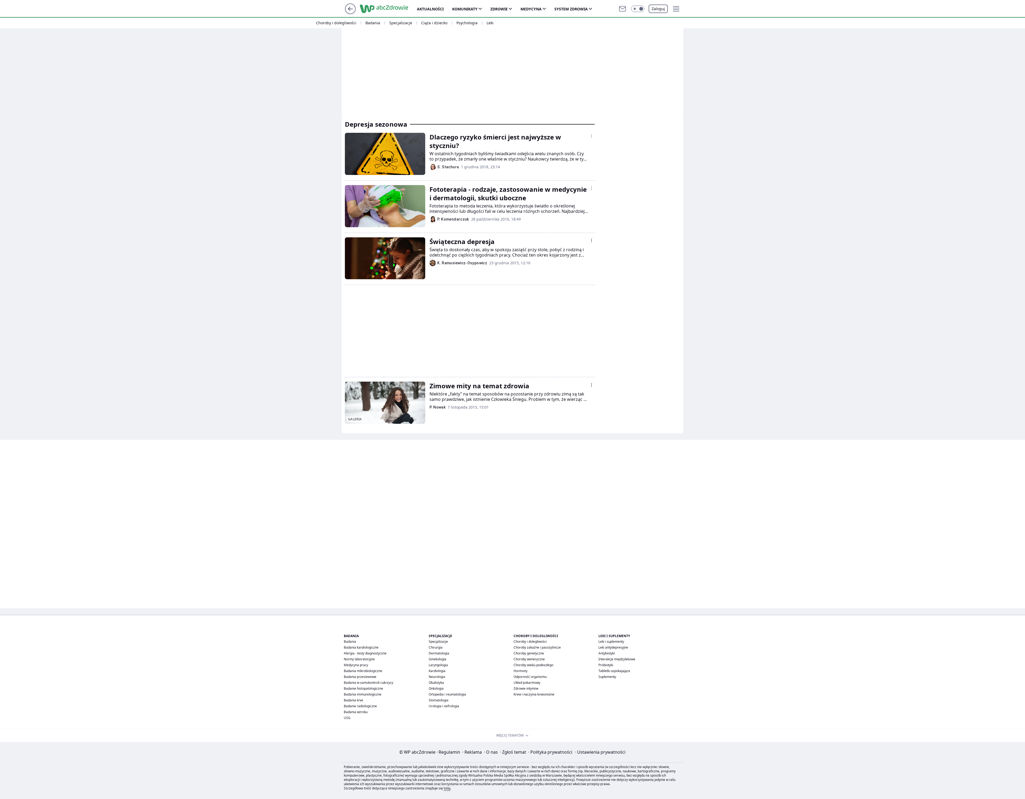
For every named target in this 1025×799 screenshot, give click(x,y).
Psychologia (467, 23)
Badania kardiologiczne (361, 647)
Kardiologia (437, 671)
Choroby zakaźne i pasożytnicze (537, 647)
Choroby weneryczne (529, 659)
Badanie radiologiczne (360, 706)
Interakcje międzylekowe (616, 659)
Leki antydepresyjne (613, 647)
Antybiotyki (606, 653)
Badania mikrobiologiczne (363, 671)
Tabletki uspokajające (614, 671)
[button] (637, 9)
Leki (490, 23)
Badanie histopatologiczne (363, 688)
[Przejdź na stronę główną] (350, 12)
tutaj (447, 788)
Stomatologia (438, 700)
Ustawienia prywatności (600, 752)
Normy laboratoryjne (359, 659)
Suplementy (607, 676)
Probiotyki (605, 665)
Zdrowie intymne (526, 688)
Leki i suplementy (611, 641)
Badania (372, 23)
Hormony (520, 671)
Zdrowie (499, 8)
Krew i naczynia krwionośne (534, 694)
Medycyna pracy (356, 665)
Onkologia (436, 688)
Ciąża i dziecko (434, 23)
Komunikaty (465, 8)
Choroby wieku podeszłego (533, 665)
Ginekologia (437, 659)
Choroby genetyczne (529, 653)
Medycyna (531, 8)
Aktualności (430, 8)
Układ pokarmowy (527, 682)
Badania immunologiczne (362, 694)
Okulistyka (436, 682)
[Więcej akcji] (591, 136)
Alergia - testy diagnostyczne (365, 653)
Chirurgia (436, 647)
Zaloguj (658, 8)
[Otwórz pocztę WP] (622, 9)
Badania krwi (353, 700)
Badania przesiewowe (360, 676)
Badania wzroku (356, 712)
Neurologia (437, 676)
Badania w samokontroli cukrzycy (368, 682)
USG (347, 718)
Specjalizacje (400, 23)
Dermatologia (439, 653)
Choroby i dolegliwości (336, 23)
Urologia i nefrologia (444, 706)
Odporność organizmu (530, 676)
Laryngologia (438, 665)
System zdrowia (571, 8)
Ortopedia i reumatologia (447, 694)
